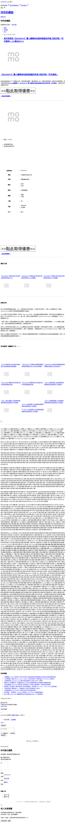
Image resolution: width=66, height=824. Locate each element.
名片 (5, 31)
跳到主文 (3, 16)
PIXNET (21, 801)
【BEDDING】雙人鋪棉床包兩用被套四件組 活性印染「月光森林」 (29, 74)
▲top (2, 722)
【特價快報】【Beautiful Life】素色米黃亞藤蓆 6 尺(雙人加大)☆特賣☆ (23, 680)
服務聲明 (48, 801)
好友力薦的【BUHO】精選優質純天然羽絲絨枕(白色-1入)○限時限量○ (23, 694)
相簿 (5, 28)
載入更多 (3, 725)
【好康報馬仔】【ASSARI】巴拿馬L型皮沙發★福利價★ (20, 690)
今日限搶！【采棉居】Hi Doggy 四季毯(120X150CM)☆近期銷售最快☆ (24, 692)
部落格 (6, 30)
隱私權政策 (42, 801)
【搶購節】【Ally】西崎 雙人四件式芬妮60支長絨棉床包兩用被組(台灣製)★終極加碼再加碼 (30, 677)
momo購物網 (13, 83)
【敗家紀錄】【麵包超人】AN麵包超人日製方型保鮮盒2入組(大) (22, 688)
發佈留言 (3, 735)
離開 (9, 820)
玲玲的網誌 (7, 12)
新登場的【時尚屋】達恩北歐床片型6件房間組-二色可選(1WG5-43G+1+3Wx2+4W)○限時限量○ (30, 686)
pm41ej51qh (4, 706)
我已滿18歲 (4, 820)
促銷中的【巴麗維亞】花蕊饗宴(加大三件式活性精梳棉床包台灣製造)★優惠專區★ (27, 682)
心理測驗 (13, 719)
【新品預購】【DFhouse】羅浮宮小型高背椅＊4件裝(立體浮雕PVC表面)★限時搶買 (27, 684)
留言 (17, 715)
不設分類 (13, 24)
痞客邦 (13, 715)
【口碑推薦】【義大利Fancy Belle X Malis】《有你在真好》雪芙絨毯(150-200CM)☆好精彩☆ (29, 679)
